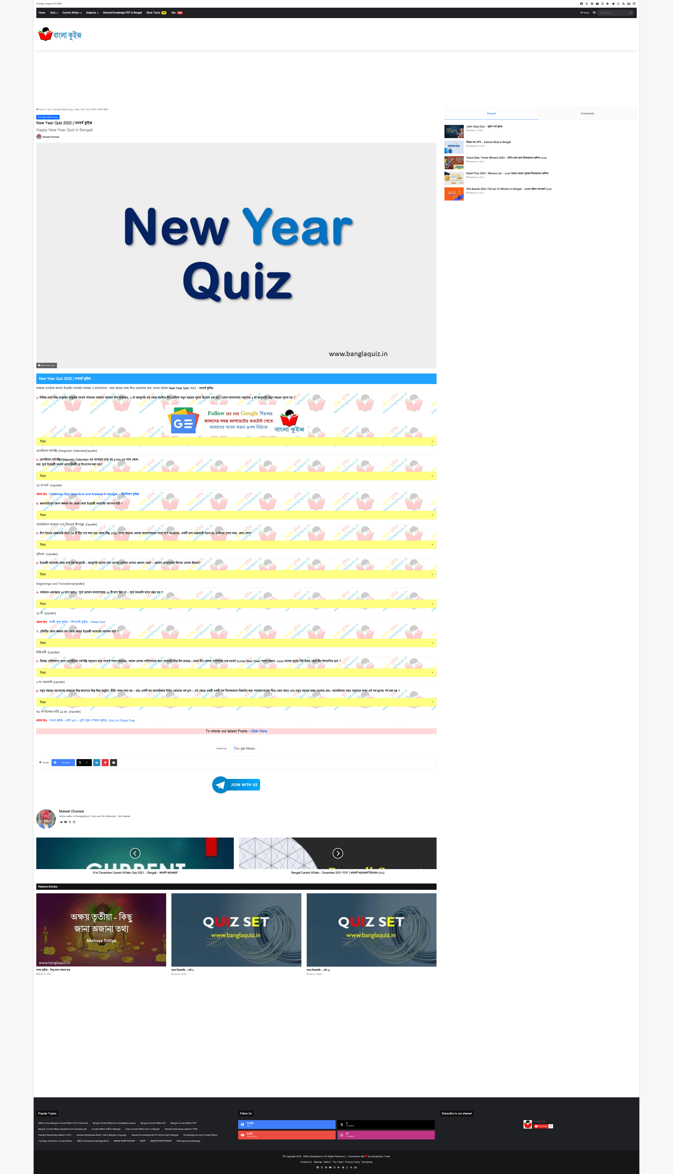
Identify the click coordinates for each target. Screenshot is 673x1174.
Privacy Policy (352, 1162)
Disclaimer (367, 1162)
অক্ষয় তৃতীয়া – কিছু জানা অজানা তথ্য (53, 969)
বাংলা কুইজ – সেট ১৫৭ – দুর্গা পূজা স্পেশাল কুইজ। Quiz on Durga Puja (92, 720)
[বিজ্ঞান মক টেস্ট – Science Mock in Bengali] (454, 147)
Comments (587, 113)
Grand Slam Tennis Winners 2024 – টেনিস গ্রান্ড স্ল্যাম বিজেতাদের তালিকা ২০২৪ (506, 157)
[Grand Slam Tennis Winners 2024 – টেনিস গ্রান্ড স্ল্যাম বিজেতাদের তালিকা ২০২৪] (454, 162)
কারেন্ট (142, 1141)
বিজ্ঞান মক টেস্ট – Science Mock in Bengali (488, 142)
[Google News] (244, 748)
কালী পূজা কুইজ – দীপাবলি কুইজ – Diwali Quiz (77, 622)
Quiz (53, 12)
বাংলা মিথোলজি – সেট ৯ (182, 970)
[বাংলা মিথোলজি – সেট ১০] (372, 930)
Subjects (91, 12)
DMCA (327, 1162)
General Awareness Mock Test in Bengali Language (101, 1135)
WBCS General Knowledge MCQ (93, 1141)
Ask (176, 12)
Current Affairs (70, 12)
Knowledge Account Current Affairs (200, 1135)
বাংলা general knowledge (188, 1141)
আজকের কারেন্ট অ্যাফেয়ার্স (124, 1141)
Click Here (259, 731)
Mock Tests (156, 12)
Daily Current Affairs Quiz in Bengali (142, 1129)
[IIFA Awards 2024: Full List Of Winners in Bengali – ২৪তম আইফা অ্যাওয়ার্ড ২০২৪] (454, 194)
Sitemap (318, 1162)
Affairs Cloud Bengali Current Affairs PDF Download (63, 1123)
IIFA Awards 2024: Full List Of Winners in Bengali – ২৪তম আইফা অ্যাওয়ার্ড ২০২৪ (509, 189)
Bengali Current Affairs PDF (184, 1123)
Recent (491, 113)
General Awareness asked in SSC (54, 1135)
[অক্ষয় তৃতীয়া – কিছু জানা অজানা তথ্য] (101, 929)
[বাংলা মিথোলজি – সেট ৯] (236, 930)
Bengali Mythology (63, 109)
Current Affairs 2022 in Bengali (106, 1129)
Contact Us (306, 1162)
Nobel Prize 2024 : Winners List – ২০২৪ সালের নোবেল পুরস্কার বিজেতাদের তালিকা (507, 173)
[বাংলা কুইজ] (59, 34)
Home (42, 12)
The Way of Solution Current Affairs (55, 1141)
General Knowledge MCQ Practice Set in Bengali (155, 1135)
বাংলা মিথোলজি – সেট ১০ (318, 970)
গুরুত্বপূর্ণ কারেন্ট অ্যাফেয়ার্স (161, 1141)
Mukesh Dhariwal (51, 137)
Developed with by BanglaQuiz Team (369, 1156)
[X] (70, 822)
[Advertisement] (336, 77)
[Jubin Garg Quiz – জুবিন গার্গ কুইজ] (454, 131)
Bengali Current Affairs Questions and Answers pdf (62, 1129)
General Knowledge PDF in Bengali (122, 12)
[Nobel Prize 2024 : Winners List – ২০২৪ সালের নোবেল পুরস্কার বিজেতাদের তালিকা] (454, 178)
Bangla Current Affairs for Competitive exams (114, 1123)
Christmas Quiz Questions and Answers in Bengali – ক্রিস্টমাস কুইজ (94, 494)
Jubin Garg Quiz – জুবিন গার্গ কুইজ (484, 126)
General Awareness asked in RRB (181, 1129)
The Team (337, 1162)
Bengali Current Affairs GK (153, 1123)
